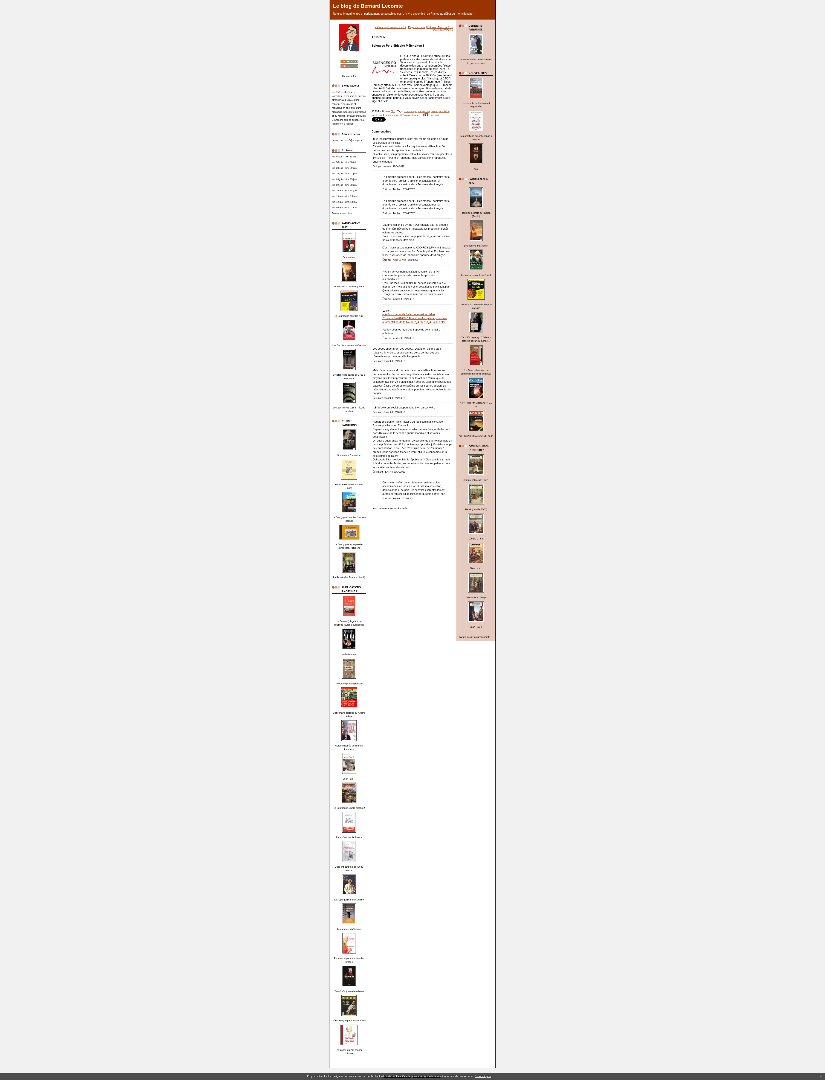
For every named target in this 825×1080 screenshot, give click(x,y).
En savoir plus (483, 1076)
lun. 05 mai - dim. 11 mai (344, 207)
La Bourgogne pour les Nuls (349, 316)
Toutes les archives (342, 213)
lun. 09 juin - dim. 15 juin (344, 179)
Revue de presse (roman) (349, 683)
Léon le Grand (476, 538)
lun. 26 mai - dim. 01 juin (344, 190)
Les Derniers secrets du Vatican (349, 345)
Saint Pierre (476, 568)
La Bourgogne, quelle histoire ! (349, 808)
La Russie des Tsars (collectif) (349, 577)
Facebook (433, 115)
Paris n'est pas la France (349, 837)
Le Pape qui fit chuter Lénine (349, 899)
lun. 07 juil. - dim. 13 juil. (344, 156)
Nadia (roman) (349, 654)
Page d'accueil (416, 27)
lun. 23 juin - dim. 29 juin (344, 168)
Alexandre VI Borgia (476, 597)
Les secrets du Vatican (349, 929)
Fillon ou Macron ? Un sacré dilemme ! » (440, 28)
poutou (434, 111)
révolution (444, 111)
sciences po (410, 111)
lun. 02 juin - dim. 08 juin (344, 185)
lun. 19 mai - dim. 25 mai (344, 196)
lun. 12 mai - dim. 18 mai (344, 202)
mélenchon (424, 111)
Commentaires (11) (413, 115)
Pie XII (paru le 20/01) (476, 509)
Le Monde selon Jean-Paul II (476, 275)
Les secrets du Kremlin (476, 245)
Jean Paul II (349, 778)
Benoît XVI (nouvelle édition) (349, 991)
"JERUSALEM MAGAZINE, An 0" (476, 436)
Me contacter (349, 76)
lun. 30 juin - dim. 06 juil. (344, 162)
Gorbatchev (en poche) (349, 455)
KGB (476, 169)
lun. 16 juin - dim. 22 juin (344, 173)
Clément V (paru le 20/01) (476, 480)
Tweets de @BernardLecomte (474, 637)
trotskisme (377, 115)
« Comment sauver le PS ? (390, 27)
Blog (393, 111)
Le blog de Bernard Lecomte (368, 6)
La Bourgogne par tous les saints (349, 1020)
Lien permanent (393, 115)
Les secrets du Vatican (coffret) (349, 286)
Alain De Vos (399, 260)
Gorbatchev (349, 257)
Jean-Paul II (476, 627)
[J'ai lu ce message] (820, 1076)
